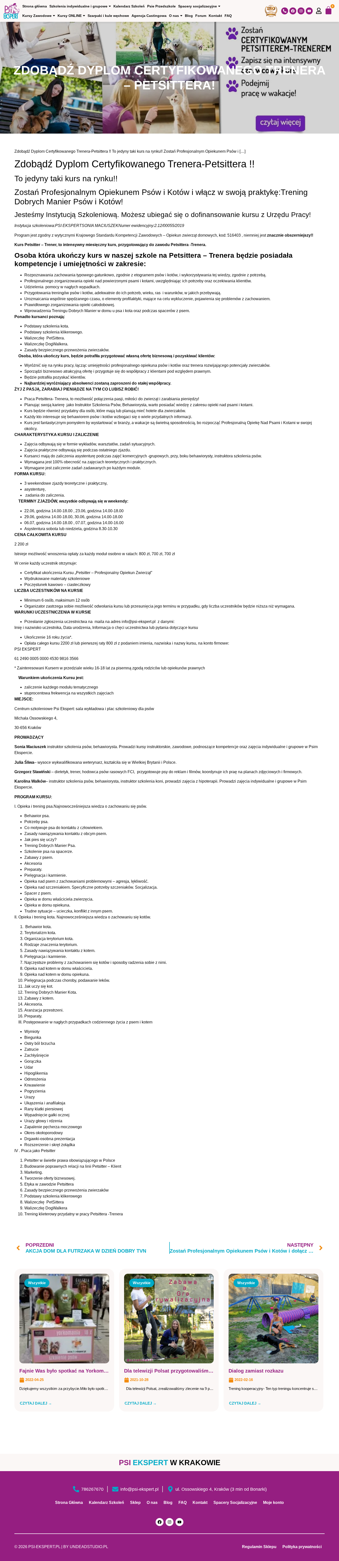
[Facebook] (292, 10)
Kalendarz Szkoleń (129, 6)
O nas (174, 16)
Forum (200, 16)
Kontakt (215, 16)
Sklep (135, 1502)
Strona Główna (69, 1502)
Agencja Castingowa (149, 16)
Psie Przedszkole (161, 6)
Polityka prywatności (302, 1547)
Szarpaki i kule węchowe (108, 16)
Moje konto (273, 1502)
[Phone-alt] (284, 10)
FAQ (228, 16)
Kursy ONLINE (70, 16)
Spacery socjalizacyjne (197, 6)
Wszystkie (37, 1283)
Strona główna (34, 6)
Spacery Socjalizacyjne (235, 1502)
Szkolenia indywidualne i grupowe (78, 6)
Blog (189, 16)
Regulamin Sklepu (259, 1547)
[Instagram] (301, 10)
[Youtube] (309, 10)
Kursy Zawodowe (37, 16)
